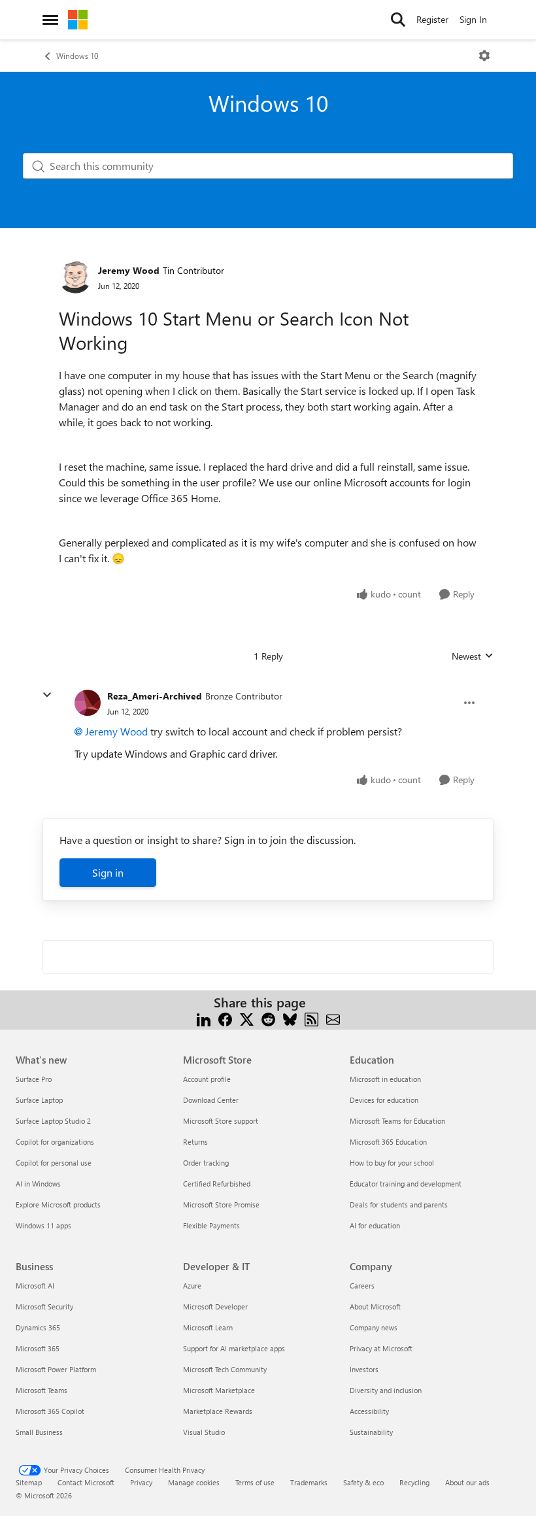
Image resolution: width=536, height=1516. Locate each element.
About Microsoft (375, 1306)
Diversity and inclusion (386, 1390)
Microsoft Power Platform (56, 1369)
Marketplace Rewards (217, 1411)
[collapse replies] (47, 695)
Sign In (473, 19)
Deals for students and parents (399, 1204)
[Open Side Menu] (50, 19)
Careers (362, 1285)
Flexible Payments (211, 1225)
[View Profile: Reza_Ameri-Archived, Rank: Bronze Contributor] (88, 703)
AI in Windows (38, 1183)
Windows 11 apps (43, 1225)
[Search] (398, 19)
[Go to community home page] (78, 19)
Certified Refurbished (216, 1183)
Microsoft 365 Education (388, 1142)
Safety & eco (363, 1482)
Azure (192, 1285)
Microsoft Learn (208, 1327)
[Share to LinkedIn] (203, 1018)
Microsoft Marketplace (219, 1390)
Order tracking (206, 1163)
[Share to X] (247, 1018)
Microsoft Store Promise (221, 1204)
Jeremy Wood (128, 270)
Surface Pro (34, 1079)
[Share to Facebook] (225, 1018)
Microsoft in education (385, 1079)
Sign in (108, 872)
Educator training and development (405, 1183)
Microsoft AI (35, 1285)
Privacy (141, 1482)
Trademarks (308, 1482)
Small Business (39, 1432)
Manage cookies (194, 1482)
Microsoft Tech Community (225, 1369)
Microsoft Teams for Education (397, 1121)
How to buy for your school (392, 1163)
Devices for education (384, 1100)
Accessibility (369, 1411)
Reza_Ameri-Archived (154, 696)
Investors (364, 1369)
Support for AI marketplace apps (234, 1348)
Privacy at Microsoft (381, 1348)
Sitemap (29, 1482)
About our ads (467, 1482)
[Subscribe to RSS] (311, 1018)
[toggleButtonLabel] (484, 55)
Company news (373, 1327)
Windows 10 (77, 55)
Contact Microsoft (86, 1482)
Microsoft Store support (220, 1121)
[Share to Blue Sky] (290, 1018)
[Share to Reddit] (268, 1018)
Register (432, 19)
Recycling (414, 1482)
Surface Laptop (39, 1100)
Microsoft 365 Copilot (50, 1411)
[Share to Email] (333, 1018)
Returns (195, 1142)
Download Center (211, 1100)
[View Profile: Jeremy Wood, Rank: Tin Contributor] (75, 277)
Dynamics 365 (38, 1327)
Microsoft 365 (37, 1348)
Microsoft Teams (41, 1390)
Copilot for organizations (55, 1142)
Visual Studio (204, 1432)
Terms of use (255, 1482)
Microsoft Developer (215, 1306)
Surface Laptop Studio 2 (53, 1121)
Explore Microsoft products (58, 1204)
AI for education (375, 1225)
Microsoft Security (44, 1306)
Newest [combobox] (473, 656)
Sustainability (371, 1432)
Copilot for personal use (54, 1163)
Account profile (207, 1079)
